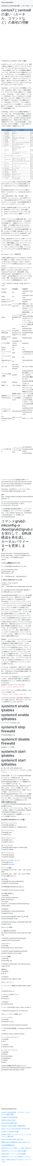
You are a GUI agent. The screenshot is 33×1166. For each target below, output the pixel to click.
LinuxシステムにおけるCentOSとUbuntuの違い (15, 1129)
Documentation (7, 2)
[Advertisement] (16, 41)
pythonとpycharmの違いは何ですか (12, 1139)
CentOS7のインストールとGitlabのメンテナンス (16, 1157)
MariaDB (11, 864)
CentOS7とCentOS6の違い (9, 1117)
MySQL (11, 862)
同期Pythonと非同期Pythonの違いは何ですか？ (16, 1142)
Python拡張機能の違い (8, 1145)
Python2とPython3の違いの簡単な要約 (13, 1126)
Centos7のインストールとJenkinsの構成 (13, 1151)
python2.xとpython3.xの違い (10, 1131)
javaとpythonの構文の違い (9, 1123)
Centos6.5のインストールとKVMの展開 (13, 1154)
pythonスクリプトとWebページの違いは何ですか (16, 1148)
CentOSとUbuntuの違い (8, 1120)
